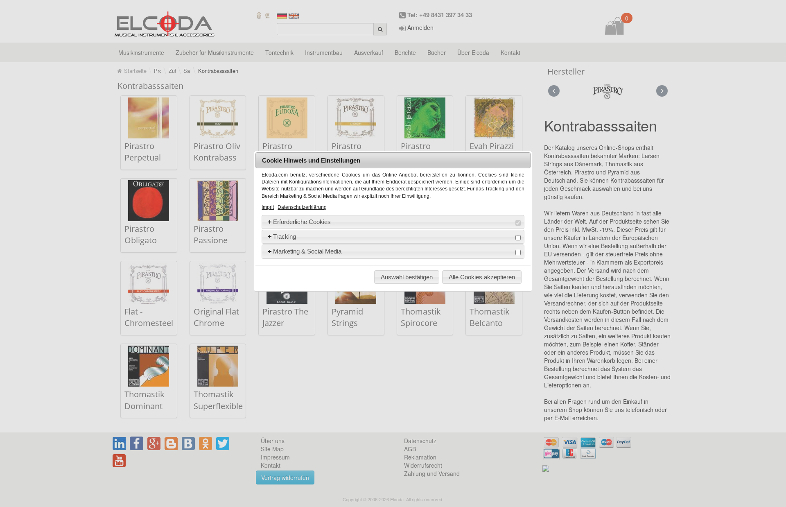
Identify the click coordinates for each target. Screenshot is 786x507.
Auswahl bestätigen (407, 277)
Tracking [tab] (284, 236)
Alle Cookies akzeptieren (482, 277)
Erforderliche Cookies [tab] (302, 221)
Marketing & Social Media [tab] (307, 251)
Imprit (268, 207)
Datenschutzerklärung (302, 207)
